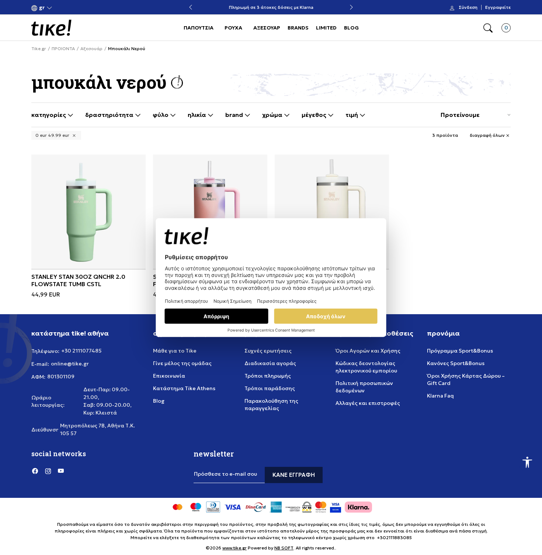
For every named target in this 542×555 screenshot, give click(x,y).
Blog (158, 401)
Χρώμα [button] (273, 114)
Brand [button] (234, 114)
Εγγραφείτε (498, 7)
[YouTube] (61, 470)
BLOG (351, 27)
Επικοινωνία (169, 375)
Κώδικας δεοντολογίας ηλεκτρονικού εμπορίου (366, 367)
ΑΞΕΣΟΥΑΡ (266, 27)
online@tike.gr (70, 363)
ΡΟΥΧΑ (233, 27)
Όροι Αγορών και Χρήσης (368, 350)
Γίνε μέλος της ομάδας (182, 363)
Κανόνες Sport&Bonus (455, 363)
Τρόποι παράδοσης (269, 388)
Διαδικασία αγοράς (270, 363)
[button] (41, 7)
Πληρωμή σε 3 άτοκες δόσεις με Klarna (271, 7)
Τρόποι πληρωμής (267, 375)
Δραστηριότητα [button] (110, 114)
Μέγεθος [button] (315, 114)
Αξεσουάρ (91, 48)
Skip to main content (61, 7)
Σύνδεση (468, 7)
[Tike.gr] (51, 28)
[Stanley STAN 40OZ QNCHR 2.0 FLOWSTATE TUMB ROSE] (210, 212)
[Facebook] (35, 470)
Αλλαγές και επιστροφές (368, 403)
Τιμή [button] (352, 114)
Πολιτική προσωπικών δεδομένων (364, 387)
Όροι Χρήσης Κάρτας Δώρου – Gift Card (466, 379)
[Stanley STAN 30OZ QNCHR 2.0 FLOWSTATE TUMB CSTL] (88, 212)
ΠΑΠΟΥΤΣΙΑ (198, 27)
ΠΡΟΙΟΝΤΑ (63, 48)
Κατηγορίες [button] (49, 114)
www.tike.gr (234, 548)
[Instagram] (48, 470)
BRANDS (298, 27)
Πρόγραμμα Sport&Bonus (460, 350)
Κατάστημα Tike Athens (184, 388)
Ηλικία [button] (198, 114)
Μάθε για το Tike (175, 350)
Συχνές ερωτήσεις (268, 350)
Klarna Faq (440, 395)
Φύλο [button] (161, 114)
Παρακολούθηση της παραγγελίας (271, 405)
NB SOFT (283, 548)
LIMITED (326, 27)
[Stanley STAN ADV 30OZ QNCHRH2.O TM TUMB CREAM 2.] (332, 212)
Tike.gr (38, 48)
